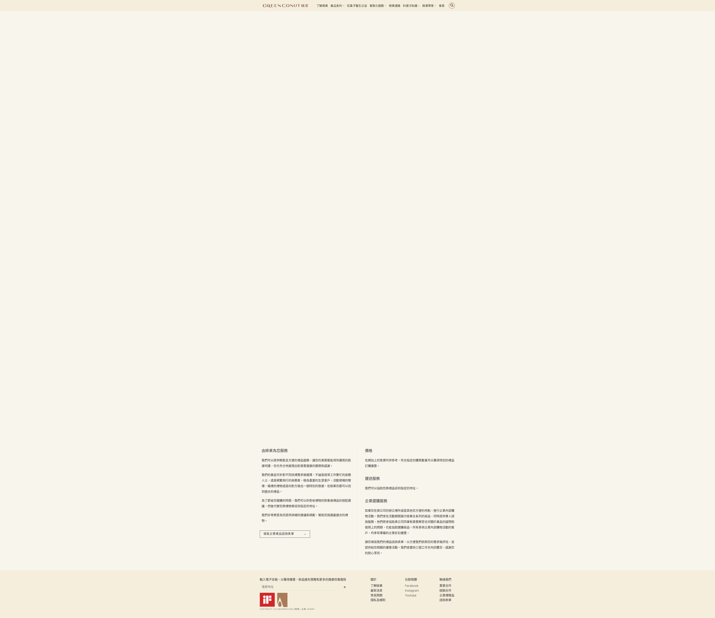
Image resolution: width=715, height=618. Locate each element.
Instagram (412, 590)
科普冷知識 (410, 5)
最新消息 (376, 590)
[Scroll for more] (357, 432)
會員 (442, 5)
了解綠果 (322, 5)
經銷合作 (445, 590)
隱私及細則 (378, 600)
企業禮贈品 (446, 595)
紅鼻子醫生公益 (357, 5)
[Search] (452, 6)
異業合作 (445, 585)
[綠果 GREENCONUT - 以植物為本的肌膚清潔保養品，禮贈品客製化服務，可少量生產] (285, 5)
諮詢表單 (445, 600)
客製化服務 (377, 5)
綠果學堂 (428, 5)
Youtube (410, 595)
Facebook (411, 585)
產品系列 (336, 5)
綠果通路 (394, 5)
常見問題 (376, 595)
